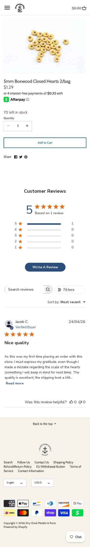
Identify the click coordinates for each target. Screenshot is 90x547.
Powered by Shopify (15, 527)
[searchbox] (24, 289)
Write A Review (45, 267)
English (10, 482)
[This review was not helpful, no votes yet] (80, 402)
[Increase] (27, 126)
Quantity (9, 118)
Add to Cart (45, 142)
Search (8, 462)
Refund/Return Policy (18, 466)
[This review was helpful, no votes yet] (71, 402)
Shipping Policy (63, 462)
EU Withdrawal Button (50, 466)
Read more (15, 383)
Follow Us (23, 462)
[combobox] (66, 302)
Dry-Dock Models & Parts (41, 523)
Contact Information (31, 471)
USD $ (38, 482)
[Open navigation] (7, 7)
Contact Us (42, 462)
